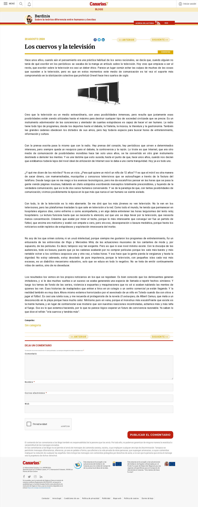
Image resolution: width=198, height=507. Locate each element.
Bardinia (42, 15)
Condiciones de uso (71, 498)
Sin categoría (33, 325)
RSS (166, 23)
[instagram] (35, 476)
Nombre (30, 382)
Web (27, 404)
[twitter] (29, 476)
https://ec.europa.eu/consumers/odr (38, 488)
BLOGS (99, 9)
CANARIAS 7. (35, 462)
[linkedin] (41, 476)
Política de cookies (131, 498)
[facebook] (24, 476)
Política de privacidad (90, 498)
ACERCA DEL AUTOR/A (145, 23)
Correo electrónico (36, 393)
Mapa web (117, 498)
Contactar (46, 498)
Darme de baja (147, 498)
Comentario (31, 354)
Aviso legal (56, 498)
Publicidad (106, 498)
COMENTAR (165, 52)
